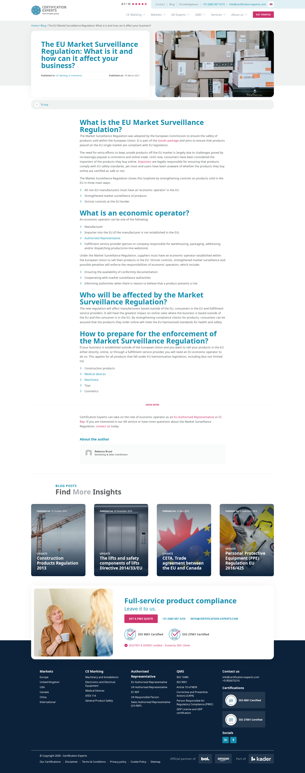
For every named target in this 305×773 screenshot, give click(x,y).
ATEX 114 (90, 695)
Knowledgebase (188, 4)
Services (216, 15)
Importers (144, 161)
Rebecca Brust (103, 451)
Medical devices (95, 374)
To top (44, 104)
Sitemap (155, 761)
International (47, 702)
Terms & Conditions (94, 761)
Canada (44, 692)
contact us (103, 426)
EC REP (135, 692)
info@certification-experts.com (247, 4)
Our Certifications (50, 761)
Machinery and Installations (102, 677)
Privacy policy (118, 761)
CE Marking (134, 15)
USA (42, 687)
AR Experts (178, 15)
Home (34, 25)
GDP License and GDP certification (190, 711)
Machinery (91, 380)
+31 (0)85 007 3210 (214, 4)
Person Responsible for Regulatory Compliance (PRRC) (195, 702)
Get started (263, 14)
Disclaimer (71, 761)
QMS (198, 15)
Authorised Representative (102, 238)
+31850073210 (231, 680)
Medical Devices (94, 690)
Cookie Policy (138, 761)
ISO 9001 (182, 682)
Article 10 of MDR (187, 687)
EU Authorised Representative (194, 417)
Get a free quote (141, 618)
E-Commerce (75, 75)
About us (237, 15)
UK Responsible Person (145, 697)
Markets (156, 15)
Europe (44, 677)
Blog (172, 4)
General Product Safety (99, 700)
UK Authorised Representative (149, 687)
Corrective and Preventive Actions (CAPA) (192, 693)
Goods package (168, 140)
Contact (160, 4)
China (43, 697)
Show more (152, 404)
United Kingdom (49, 682)
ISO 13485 (183, 677)
